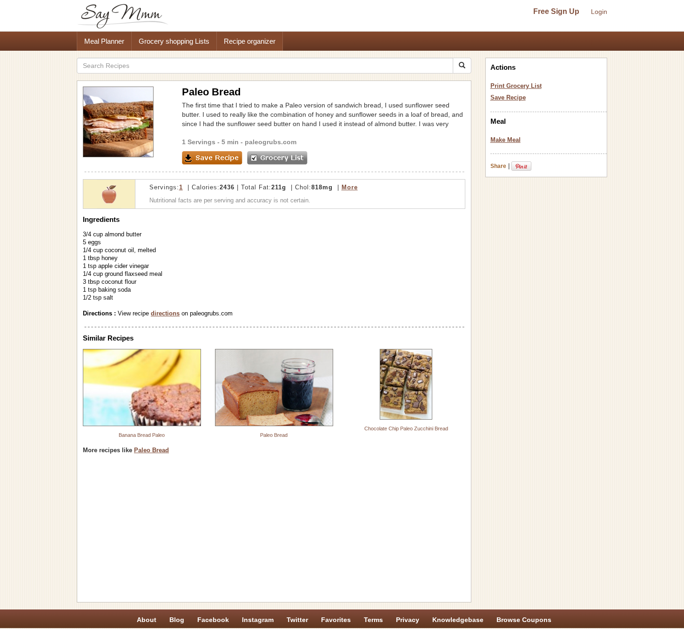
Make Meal (505, 139)
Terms (373, 619)
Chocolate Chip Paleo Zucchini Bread (406, 428)
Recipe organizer (249, 41)
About (146, 619)
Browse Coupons (523, 619)
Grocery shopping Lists (174, 41)
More (350, 187)
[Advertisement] (274, 531)
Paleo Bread (274, 435)
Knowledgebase (457, 619)
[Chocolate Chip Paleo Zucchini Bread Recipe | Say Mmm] (406, 384)
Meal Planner (104, 41)
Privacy (407, 619)
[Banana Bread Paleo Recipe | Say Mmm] (142, 387)
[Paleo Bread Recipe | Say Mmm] (274, 387)
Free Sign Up (556, 11)
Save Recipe (508, 97)
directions (165, 313)
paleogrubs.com (270, 142)
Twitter (297, 619)
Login (599, 11)
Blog (176, 619)
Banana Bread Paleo (142, 435)
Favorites (336, 619)
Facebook (213, 619)
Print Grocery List (516, 85)
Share (498, 166)
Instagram (258, 619)
